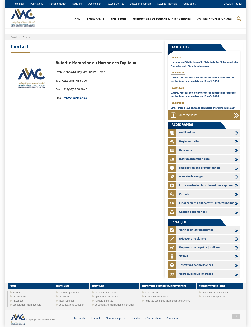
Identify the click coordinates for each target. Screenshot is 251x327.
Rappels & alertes (104, 301)
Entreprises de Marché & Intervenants (162, 18)
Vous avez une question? (72, 305)
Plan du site (79, 318)
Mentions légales (115, 318)
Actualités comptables (213, 297)
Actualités (19, 4)
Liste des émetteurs (105, 293)
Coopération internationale (27, 305)
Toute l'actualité (187, 115)
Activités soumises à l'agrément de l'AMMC (167, 301)
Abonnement (95, 4)
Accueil (14, 37)
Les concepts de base (70, 293)
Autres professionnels (214, 18)
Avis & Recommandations (215, 293)
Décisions (77, 4)
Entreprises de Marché (156, 297)
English (228, 4)
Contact (95, 318)
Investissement (67, 301)
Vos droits (64, 297)
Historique (18, 301)
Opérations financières (107, 297)
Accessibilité (173, 318)
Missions (17, 293)
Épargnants (95, 18)
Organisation (19, 297)
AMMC (76, 18)
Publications (36, 4)
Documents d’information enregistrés (115, 305)
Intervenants (151, 293)
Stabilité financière (167, 4)
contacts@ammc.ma (75, 98)
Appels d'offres (116, 4)
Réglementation (57, 4)
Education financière (141, 4)
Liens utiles (189, 4)
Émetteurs (118, 18)
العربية (239, 4)
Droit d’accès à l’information (145, 318)
